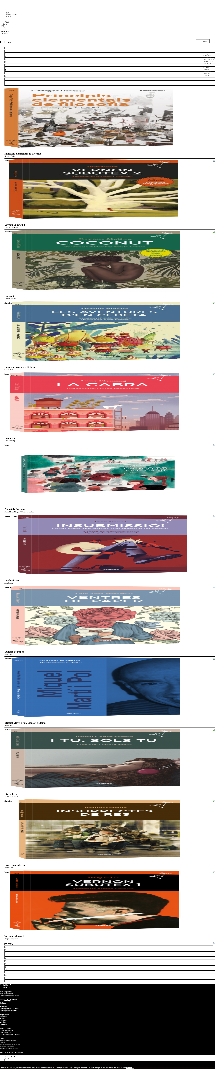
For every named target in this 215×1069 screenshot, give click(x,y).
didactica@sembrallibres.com (9, 1049)
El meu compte (9, 1056)
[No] (133, 1068)
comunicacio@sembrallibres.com (10, 1045)
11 (5, 76)
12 (5, 79)
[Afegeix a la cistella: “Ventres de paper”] (214, 659)
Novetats (3, 1007)
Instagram (3, 1021)
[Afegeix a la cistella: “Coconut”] (214, 303)
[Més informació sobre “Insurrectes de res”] (214, 872)
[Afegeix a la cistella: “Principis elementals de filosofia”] (214, 161)
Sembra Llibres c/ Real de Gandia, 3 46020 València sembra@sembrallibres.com (9, 1031)
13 (5, 81)
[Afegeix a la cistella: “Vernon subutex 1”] (214, 943)
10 (5, 73)
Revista (206, 75)
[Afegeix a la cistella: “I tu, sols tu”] (214, 801)
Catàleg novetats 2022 (8, 1011)
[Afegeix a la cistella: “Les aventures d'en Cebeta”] (214, 374)
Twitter (2, 1019)
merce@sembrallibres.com (8, 1040)
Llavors (7, 374)
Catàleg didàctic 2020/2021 (10, 1009)
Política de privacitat (16, 1052)
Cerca (6, 1058)
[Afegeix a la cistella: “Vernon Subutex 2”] (214, 232)
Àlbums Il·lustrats (11, 516)
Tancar (129, 1068)
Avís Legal (4, 1052)
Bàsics (6, 161)
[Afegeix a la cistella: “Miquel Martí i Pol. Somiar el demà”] (214, 730)
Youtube (3, 1023)
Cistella (9, 16)
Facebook (3, 1017)
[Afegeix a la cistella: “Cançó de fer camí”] (214, 516)
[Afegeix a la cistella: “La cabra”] (214, 445)
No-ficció (7, 587)
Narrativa (8, 232)
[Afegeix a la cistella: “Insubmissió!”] (214, 587)
